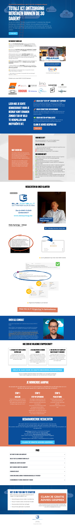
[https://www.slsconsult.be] (37, 517)
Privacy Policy (37, 521)
